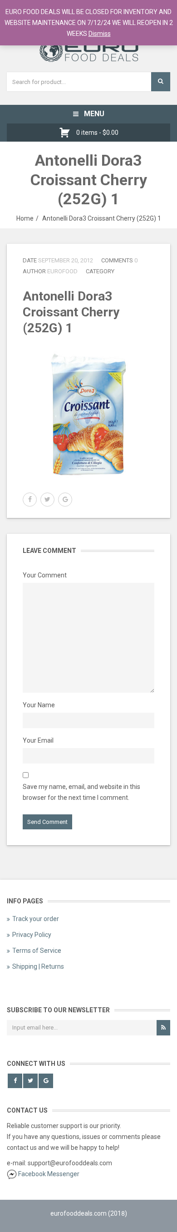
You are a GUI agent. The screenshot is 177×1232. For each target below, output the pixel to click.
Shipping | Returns (38, 966)
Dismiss (99, 33)
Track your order (35, 918)
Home (25, 218)
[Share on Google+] (65, 500)
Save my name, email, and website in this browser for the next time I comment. (81, 792)
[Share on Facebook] (30, 500)
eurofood (62, 271)
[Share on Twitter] (47, 500)
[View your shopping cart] (67, 132)
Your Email (38, 740)
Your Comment (45, 575)
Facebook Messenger (48, 1174)
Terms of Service (36, 950)
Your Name (39, 705)
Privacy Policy (31, 934)
